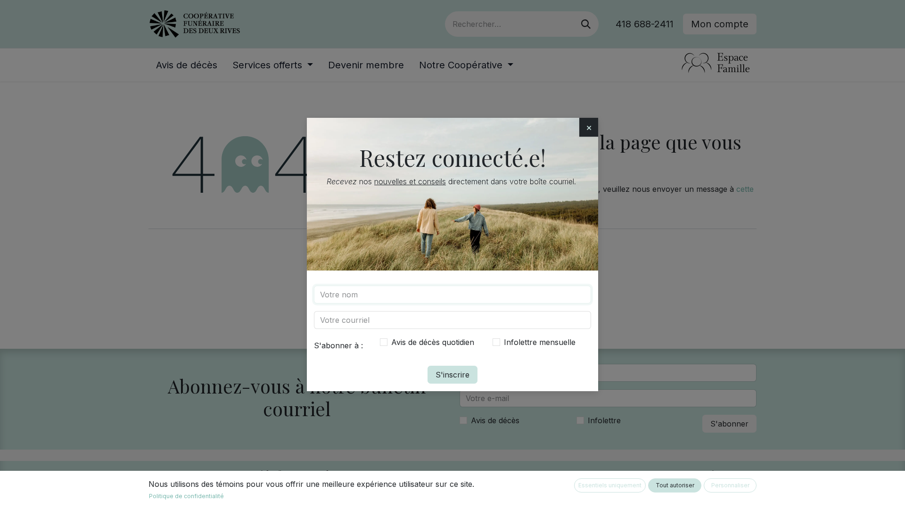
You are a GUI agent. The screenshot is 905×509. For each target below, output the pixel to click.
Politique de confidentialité (186, 496)
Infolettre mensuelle (540, 342)
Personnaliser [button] (730, 485)
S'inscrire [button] (452, 374)
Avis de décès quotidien (432, 342)
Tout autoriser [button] (675, 485)
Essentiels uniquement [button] (610, 485)
